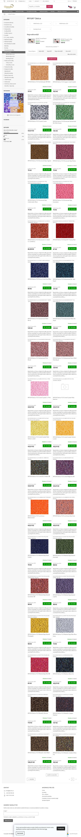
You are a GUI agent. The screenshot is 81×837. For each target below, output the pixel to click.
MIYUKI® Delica (7, 52)
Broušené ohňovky (8, 22)
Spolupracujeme (46, 800)
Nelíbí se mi (6, 138)
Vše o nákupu (46, 1)
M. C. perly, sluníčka (9, 37)
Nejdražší (49, 51)
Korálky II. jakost (8, 33)
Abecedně (68, 51)
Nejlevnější (41, 51)
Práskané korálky (8, 67)
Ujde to (5, 135)
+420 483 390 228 (10, 793)
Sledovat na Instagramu (14, 115)
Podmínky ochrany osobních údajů (50, 798)
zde (46, 829)
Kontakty (37, 1)
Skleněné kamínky (8, 73)
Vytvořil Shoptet (73, 834)
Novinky (6, 48)
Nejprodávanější (58, 51)
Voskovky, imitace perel (10, 84)
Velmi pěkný (6, 132)
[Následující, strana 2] (72, 779)
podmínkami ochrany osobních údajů (26, 817)
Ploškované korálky (9, 60)
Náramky (6, 46)
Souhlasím (61, 828)
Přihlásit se (8, 820)
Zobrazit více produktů (51, 46)
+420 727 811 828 (10, 795)
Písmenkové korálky (9, 50)
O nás (30, 1)
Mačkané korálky (8, 39)
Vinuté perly (7, 82)
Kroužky (6, 35)
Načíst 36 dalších (52, 775)
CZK (69, 1)
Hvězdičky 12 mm (10, 65)
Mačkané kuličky (8, 41)
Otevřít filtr (52, 58)
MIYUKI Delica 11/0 (10, 54)
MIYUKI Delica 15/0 (10, 56)
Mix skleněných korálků (9, 44)
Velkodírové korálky (9, 77)
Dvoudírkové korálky (9, 27)
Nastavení (20, 833)
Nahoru (32, 779)
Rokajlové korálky (8, 69)
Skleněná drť (7, 71)
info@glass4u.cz (10, 791)
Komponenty (7, 29)
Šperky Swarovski (8, 75)
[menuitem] (8, 11)
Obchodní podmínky (47, 796)
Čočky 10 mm (9, 63)
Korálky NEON (7, 31)
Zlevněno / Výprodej (9, 86)
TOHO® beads (7, 79)
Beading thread (9, 58)
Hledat (49, 6)
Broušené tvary (8, 25)
